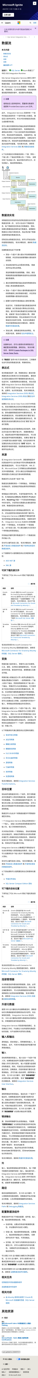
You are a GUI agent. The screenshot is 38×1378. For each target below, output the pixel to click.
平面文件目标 (11, 879)
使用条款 (26, 1372)
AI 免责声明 (6, 1369)
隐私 (3, 1372)
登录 (34, 23)
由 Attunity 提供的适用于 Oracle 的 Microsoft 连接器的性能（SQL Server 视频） (20, 1300)
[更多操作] (34, 37)
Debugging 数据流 (16, 1206)
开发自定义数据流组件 (12, 546)
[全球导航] (2, 23)
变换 (4, 62)
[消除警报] (34, 3)
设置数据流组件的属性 (19, 1272)
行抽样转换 (10, 767)
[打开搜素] (30, 23)
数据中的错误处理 (12, 326)
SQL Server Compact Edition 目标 (19, 883)
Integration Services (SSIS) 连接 (23, 996)
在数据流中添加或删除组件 (12, 1282)
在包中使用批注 (27, 333)
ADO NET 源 (10, 561)
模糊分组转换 (11, 744)
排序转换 (9, 772)
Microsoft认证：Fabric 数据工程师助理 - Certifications (15, 1339)
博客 (21, 1369)
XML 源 (8, 565)
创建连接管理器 (9, 999)
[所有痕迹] (3, 37)
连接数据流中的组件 (9, 1287)
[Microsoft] (19, 22)
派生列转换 (10, 739)
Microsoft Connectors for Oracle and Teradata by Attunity (23, 604)
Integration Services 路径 (12, 147)
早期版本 (15, 1369)
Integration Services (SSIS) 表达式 (20, 393)
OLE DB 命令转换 (12, 753)
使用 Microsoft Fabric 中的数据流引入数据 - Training (17, 1324)
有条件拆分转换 (12, 735)
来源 (4, 59)
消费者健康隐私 (14, 1372)
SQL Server (15, 70)
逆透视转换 (10, 776)
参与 (29, 1369)
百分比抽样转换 (12, 758)
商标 (3, 1375)
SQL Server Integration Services (17, 37)
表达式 (5, 56)
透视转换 (9, 762)
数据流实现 (7, 54)
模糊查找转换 (11, 749)
